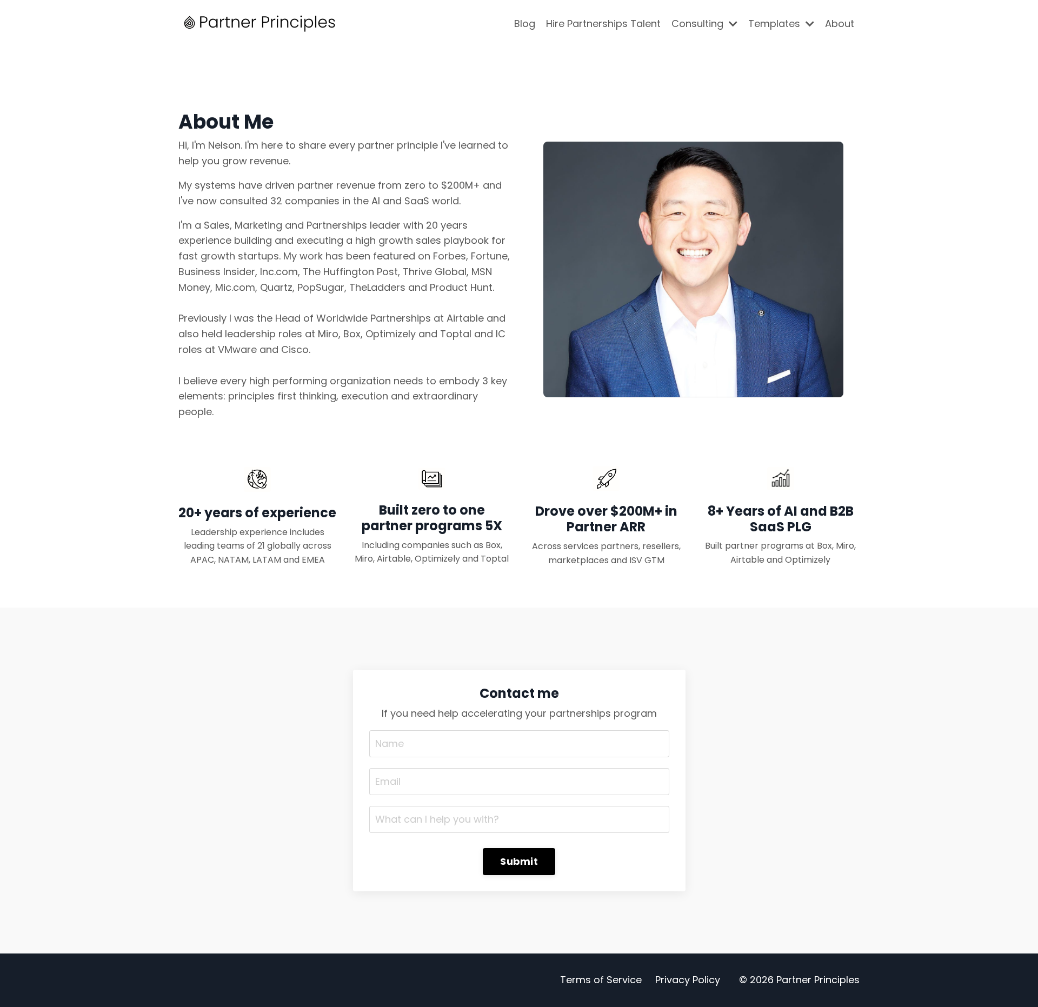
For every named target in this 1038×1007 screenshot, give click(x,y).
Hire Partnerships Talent (603, 23)
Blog (524, 23)
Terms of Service (601, 979)
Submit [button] (519, 861)
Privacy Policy (687, 979)
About (839, 23)
